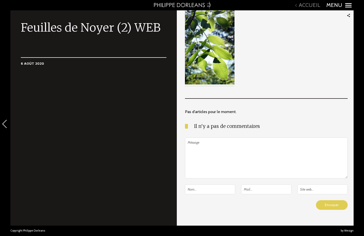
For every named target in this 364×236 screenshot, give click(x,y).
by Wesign (347, 230)
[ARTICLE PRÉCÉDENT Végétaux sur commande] (5, 124)
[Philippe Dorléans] (182, 5)
